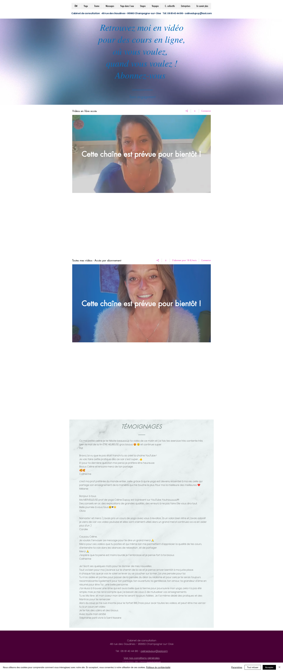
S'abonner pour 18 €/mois (184, 260)
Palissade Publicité (154, 662)
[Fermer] (279, 667)
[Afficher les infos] (195, 111)
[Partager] (187, 111)
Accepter (269, 667)
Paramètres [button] (236, 667)
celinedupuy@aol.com (198, 13)
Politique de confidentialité (158, 667)
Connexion (206, 110)
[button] (85, 6)
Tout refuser (252, 667)
